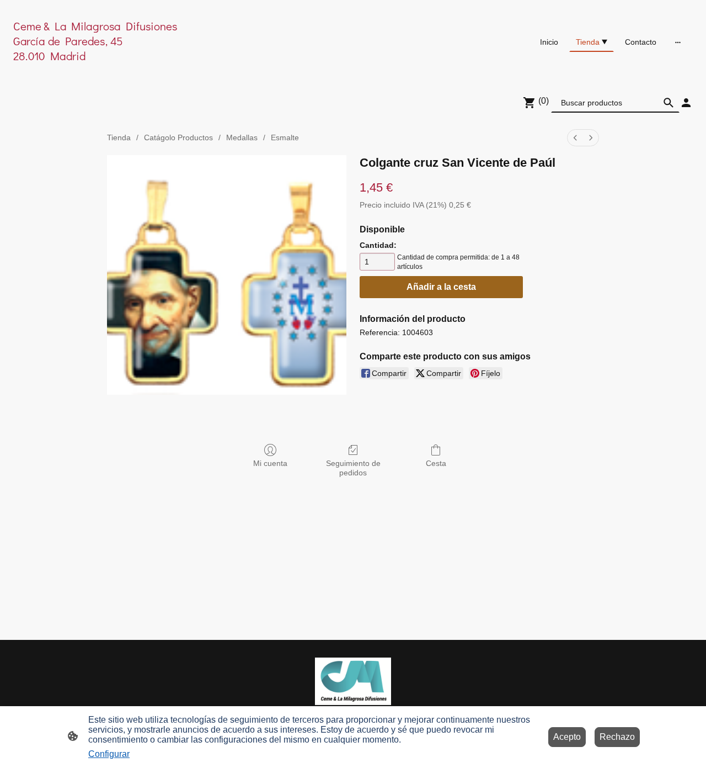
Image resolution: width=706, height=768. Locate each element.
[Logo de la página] (123, 70)
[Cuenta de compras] (686, 102)
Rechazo (617, 736)
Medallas (242, 137)
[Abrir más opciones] (677, 42)
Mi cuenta (270, 463)
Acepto (567, 736)
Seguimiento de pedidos (353, 468)
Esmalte (285, 137)
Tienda (119, 137)
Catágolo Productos (178, 137)
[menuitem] (575, 138)
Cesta (436, 463)
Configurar (109, 754)
